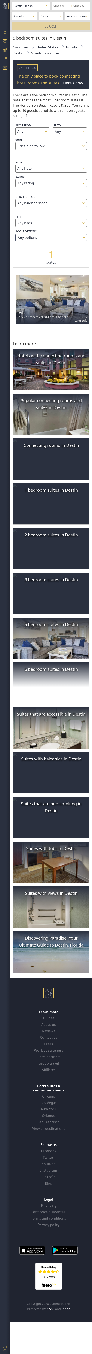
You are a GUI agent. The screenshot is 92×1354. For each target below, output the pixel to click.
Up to (57, 125)
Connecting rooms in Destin (51, 445)
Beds (18, 217)
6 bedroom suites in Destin (51, 669)
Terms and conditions (48, 1218)
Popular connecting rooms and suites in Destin (51, 404)
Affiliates (49, 1069)
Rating (20, 177)
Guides (48, 1018)
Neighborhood (26, 197)
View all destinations (48, 1128)
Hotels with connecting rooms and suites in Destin (51, 359)
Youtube (48, 1163)
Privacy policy (48, 1224)
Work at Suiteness (48, 1050)
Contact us (48, 1037)
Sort (18, 140)
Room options (26, 234)
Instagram (48, 1170)
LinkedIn (49, 1176)
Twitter (48, 1157)
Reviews (48, 1031)
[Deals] (5, 50)
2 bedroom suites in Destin (51, 535)
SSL (51, 1309)
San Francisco (48, 1122)
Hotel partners (49, 1056)
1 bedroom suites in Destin (51, 490)
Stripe (66, 1309)
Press (48, 1044)
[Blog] (5, 68)
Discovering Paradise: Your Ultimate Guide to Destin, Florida (51, 941)
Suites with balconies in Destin (51, 759)
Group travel (48, 1063)
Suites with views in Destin (51, 893)
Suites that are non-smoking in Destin (51, 807)
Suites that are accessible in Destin (51, 714)
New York (48, 1109)
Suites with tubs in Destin (51, 848)
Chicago (48, 1096)
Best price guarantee (48, 1211)
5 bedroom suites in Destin (51, 624)
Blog (48, 1183)
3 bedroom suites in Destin (51, 580)
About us (48, 1024)
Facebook (48, 1151)
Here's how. (73, 82)
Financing (48, 1205)
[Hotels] (5, 59)
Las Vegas (49, 1102)
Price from (23, 125)
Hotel (19, 162)
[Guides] (5, 41)
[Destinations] (5, 32)
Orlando (48, 1115)
